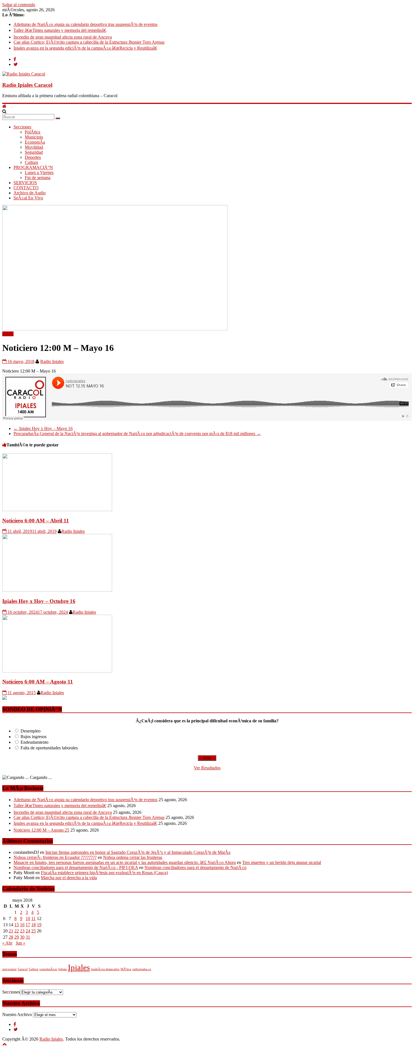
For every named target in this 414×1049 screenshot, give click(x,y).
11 (33, 918)
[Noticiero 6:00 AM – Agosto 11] (57, 671)
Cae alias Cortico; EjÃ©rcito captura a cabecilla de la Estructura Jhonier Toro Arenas (89, 42)
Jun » (20, 943)
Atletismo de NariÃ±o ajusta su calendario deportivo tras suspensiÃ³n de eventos (85, 24)
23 (22, 930)
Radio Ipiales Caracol (27, 85)
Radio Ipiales (52, 361)
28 (11, 937)
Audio (8, 333)
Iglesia (62, 969)
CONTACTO (26, 187)
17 (28, 924)
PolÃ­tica (32, 132)
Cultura (31, 162)
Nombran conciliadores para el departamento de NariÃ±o (195, 867)
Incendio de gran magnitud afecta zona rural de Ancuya (63, 37)
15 (16, 924)
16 (22, 924)
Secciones (22, 126)
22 (16, 930)
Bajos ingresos (33, 736)
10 (28, 918)
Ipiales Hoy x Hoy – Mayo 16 (43, 428)
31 (28, 937)
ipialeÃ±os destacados (105, 969)
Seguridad (34, 152)
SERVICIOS (25, 182)
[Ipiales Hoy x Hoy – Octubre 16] (57, 590)
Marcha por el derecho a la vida (69, 877)
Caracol (23, 969)
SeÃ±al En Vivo (28, 197)
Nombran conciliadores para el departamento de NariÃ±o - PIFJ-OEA (76, 867)
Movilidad (34, 147)
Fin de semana (37, 177)
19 (39, 924)
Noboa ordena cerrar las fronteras (132, 857)
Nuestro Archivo (17, 1014)
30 (22, 937)
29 (16, 937)
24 (28, 930)
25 (33, 930)
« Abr (7, 943)
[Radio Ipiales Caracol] (4, 106)
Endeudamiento (34, 742)
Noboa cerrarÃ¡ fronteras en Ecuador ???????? (55, 857)
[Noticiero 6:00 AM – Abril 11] (57, 509)
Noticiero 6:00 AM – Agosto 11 (37, 682)
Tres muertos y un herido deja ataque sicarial (281, 862)
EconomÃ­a (35, 142)
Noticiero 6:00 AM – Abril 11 (35, 521)
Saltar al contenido (18, 4)
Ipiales (79, 967)
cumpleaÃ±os (48, 969)
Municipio (34, 137)
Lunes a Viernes (39, 172)
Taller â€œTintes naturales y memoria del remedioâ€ (60, 30)
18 (33, 924)
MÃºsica (126, 969)
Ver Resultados (207, 767)
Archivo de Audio (30, 192)
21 (11, 930)
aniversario (9, 969)
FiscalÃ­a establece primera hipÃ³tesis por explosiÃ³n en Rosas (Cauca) (104, 872)
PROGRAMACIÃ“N (33, 167)
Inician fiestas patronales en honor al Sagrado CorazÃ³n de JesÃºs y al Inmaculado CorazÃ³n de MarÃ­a (137, 852)
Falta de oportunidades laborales (49, 747)
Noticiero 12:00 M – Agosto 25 (41, 830)
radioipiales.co (141, 969)
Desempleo (31, 731)
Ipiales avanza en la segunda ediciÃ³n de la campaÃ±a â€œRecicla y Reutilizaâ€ (85, 48)
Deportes (33, 157)
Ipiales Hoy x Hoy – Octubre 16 (38, 601)
